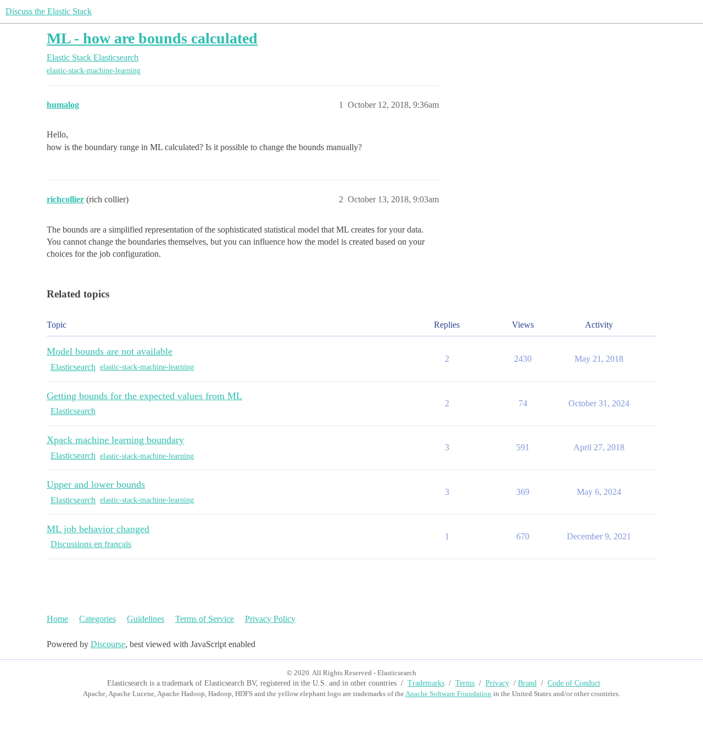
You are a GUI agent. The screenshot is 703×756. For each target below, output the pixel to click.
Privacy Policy (270, 618)
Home (57, 618)
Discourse (108, 644)
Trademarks (426, 683)
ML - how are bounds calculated (152, 38)
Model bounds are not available (109, 351)
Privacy (497, 683)
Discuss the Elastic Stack (48, 11)
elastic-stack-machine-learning (94, 71)
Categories (97, 618)
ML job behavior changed (98, 528)
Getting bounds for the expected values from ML (144, 395)
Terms (465, 683)
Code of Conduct (574, 683)
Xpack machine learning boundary (115, 439)
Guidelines (145, 618)
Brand (527, 683)
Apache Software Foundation (448, 693)
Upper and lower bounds (96, 484)
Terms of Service (204, 618)
